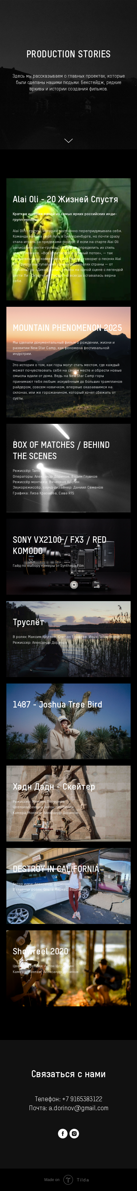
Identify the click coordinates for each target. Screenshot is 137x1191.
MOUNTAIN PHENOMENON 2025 (67, 774)
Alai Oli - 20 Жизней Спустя (65, 646)
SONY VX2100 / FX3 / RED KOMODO (59, 992)
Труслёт (28, 1068)
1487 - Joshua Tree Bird (57, 1150)
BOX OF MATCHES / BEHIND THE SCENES (61, 897)
